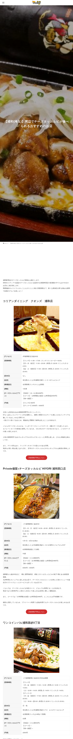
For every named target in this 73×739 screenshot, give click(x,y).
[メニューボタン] (3, 3)
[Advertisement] (36, 262)
